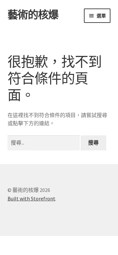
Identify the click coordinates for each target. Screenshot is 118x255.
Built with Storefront (31, 198)
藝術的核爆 (33, 14)
